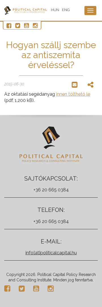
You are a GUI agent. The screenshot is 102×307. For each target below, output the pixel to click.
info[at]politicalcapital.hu (51, 252)
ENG (66, 10)
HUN (55, 10)
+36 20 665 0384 (51, 190)
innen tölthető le (73, 94)
